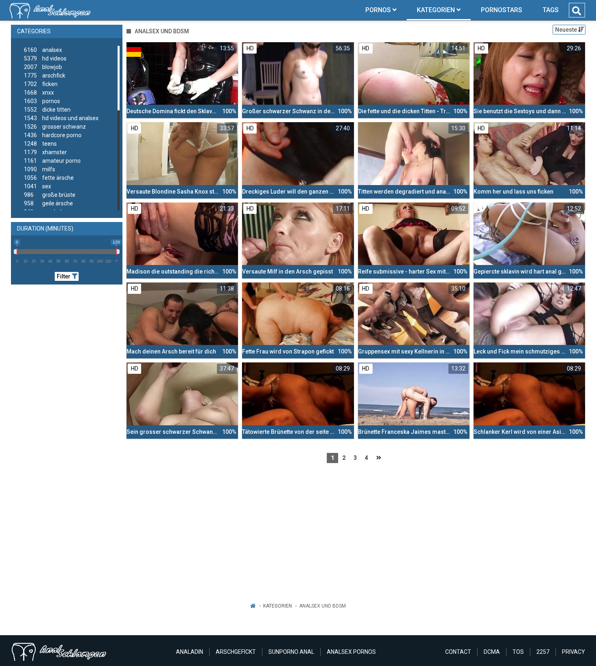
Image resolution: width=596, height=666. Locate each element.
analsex (43, 50)
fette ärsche (49, 178)
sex (37, 186)
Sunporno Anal (291, 652)
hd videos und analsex (61, 118)
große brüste (49, 195)
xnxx (39, 92)
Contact (458, 652)
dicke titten (47, 109)
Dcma (492, 652)
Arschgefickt (236, 652)
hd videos (45, 58)
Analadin (189, 652)
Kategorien (277, 606)
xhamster (45, 152)
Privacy (573, 652)
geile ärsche (48, 203)
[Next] (378, 458)
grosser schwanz (55, 126)
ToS (518, 652)
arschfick (44, 75)
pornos (42, 101)
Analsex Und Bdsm (322, 606)
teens (40, 143)
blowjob (43, 67)
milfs (39, 169)
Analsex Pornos (351, 652)
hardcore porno (52, 135)
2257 (542, 652)
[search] (576, 11)
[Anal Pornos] (50, 10)
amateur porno (52, 160)
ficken (41, 84)
